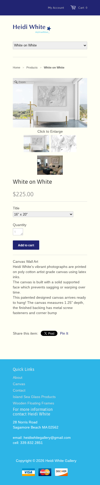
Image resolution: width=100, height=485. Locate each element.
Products (32, 67)
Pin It (64, 333)
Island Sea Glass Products (34, 397)
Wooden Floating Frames (33, 403)
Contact (19, 390)
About (17, 377)
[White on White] (36, 144)
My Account (56, 7)
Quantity (19, 225)
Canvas (19, 384)
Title (16, 208)
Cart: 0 (82, 7)
